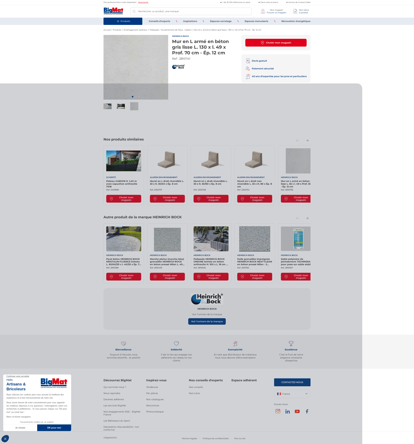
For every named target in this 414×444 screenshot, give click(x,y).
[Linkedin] (287, 413)
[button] (133, 97)
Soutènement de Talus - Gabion (176, 30)
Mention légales (189, 438)
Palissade (154, 30)
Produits (117, 30)
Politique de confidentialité (216, 438)
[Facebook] (307, 413)
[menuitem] (159, 21)
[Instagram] (277, 413)
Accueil (107, 30)
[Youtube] (297, 413)
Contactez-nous (292, 382)
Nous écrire (143, 2)
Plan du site (239, 438)
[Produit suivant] (307, 140)
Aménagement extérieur (135, 30)
